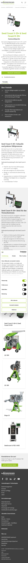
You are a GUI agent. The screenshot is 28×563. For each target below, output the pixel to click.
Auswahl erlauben (14, 305)
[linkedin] (10, 479)
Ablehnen (14, 309)
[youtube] (19, 479)
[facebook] (2, 479)
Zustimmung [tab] (5, 256)
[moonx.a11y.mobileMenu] (24, 2)
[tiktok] (14, 479)
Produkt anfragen (14, 73)
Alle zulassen (14, 300)
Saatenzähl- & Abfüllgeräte (20, 7)
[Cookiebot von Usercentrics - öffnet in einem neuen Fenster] (20, 252)
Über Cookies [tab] (22, 256)
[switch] (24, 285)
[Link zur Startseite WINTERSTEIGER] (7, 2)
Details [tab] (14, 256)
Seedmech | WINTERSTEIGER (7, 7)
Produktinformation (9, 77)
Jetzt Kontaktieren (9, 465)
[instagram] (6, 479)
